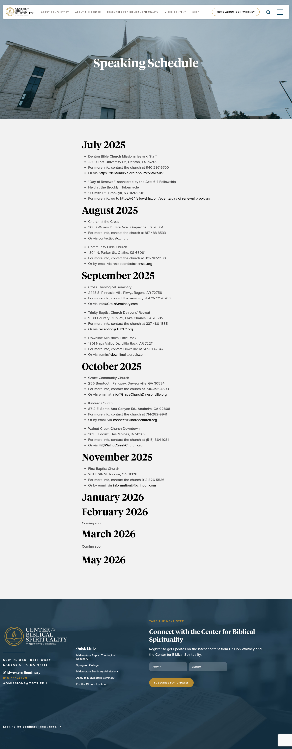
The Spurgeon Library (211, 726)
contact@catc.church (115, 238)
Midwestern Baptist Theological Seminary (95, 657)
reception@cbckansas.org (132, 263)
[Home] (20, 11)
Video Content (175, 12)
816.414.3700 (15, 678)
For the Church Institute (91, 684)
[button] (276, 11)
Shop (195, 12)
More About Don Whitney (236, 11)
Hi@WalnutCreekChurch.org (120, 445)
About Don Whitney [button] (55, 12)
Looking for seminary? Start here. (30, 726)
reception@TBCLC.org (116, 329)
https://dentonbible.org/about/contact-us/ (131, 172)
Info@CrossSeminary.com (118, 303)
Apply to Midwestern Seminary (95, 678)
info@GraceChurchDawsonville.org (139, 394)
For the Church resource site (161, 726)
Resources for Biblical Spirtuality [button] (133, 12)
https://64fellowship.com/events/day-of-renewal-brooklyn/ (165, 198)
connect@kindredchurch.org (135, 419)
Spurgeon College (87, 665)
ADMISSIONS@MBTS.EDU (25, 683)
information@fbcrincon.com (134, 485)
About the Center (88, 12)
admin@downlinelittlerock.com (122, 354)
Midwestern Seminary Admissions (97, 671)
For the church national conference (98, 726)
